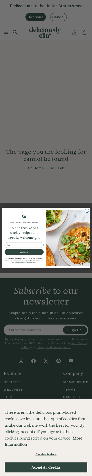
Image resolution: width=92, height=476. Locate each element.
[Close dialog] (87, 211)
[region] (46, 437)
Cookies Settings (46, 454)
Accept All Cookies (46, 467)
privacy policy (19, 262)
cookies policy (31, 262)
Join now (24, 252)
